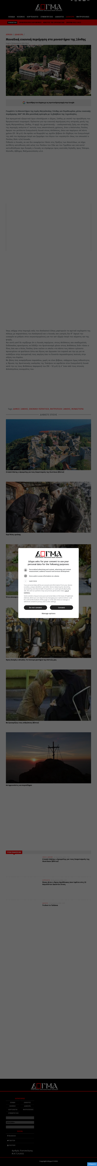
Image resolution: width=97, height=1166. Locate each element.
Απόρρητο (92, 1164)
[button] (48, 581)
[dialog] (48, 583)
